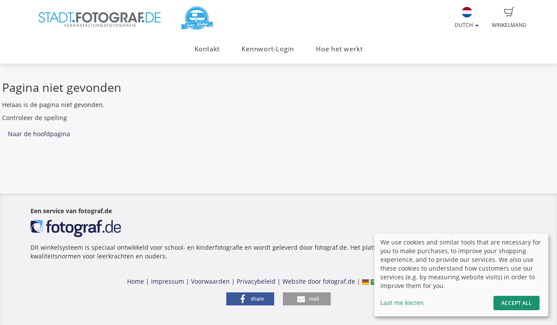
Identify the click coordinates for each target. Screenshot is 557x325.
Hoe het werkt (339, 49)
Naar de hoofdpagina (39, 134)
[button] (250, 298)
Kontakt (207, 49)
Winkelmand (509, 25)
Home (135, 281)
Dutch (464, 25)
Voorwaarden (210, 281)
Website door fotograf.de (318, 281)
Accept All (516, 303)
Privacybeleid (256, 281)
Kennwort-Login (268, 49)
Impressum (167, 281)
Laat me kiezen (402, 302)
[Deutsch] (365, 281)
